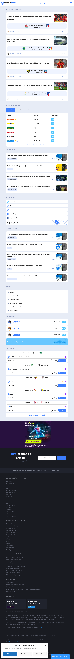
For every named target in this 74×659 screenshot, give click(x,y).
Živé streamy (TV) (11, 591)
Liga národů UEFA (11, 530)
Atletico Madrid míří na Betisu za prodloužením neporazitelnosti (29, 86)
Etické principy (21, 635)
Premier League (10, 534)
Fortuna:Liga (9, 545)
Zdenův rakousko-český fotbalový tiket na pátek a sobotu (25, 276)
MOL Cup (8, 550)
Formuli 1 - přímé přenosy (13, 572)
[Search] (41, 3)
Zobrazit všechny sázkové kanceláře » (37, 144)
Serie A (8, 541)
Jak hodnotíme (39, 635)
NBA (7, 501)
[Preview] (62, 381)
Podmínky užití (13, 635)
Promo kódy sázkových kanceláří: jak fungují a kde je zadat (23, 589)
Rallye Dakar (9, 514)
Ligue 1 (8, 543)
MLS (7, 503)
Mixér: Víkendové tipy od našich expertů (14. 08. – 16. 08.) (25, 265)
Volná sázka (10, 601)
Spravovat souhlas (13, 641)
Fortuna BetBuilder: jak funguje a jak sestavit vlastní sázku (25, 166)
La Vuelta (8, 507)
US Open (8, 499)
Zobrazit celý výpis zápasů (37, 415)
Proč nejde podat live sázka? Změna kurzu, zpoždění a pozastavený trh (29, 186)
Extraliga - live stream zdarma (14, 564)
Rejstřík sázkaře (13, 223)
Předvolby (39, 654)
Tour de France (10, 505)
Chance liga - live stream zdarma (15, 566)
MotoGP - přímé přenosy (13, 575)
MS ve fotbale (10, 524)
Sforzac (16, 322)
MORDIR (12, 31)
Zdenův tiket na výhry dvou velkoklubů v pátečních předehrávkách (27, 155)
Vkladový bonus (32, 601)
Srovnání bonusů (14, 214)
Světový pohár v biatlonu (13, 512)
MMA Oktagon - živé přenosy (14, 570)
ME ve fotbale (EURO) (12, 526)
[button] (46, 645)
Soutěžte (10, 342)
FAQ (49, 635)
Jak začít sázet (14, 202)
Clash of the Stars (11, 516)
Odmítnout (24, 654)
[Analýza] (65, 357)
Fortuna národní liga (11, 547)
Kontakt (45, 635)
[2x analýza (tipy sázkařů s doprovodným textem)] (65, 369)
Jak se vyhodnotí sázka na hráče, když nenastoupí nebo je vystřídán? (28, 176)
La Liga (8, 539)
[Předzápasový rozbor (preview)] (62, 381)
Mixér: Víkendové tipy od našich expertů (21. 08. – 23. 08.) (25, 244)
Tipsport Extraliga (11, 490)
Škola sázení (13, 206)
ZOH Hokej (9, 481)
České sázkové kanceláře (17, 210)
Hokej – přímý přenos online (14, 562)
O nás (40, 627)
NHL (7, 486)
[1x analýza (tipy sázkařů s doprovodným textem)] (65, 357)
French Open (9, 496)
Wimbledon (9, 494)
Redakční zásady (30, 635)
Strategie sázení (14, 218)
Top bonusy (10, 596)
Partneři (53, 635)
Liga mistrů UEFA (11, 532)
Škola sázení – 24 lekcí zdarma (15, 584)
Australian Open (10, 492)
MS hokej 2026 (10, 483)
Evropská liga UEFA (11, 528)
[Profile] (45, 3)
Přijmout (9, 654)
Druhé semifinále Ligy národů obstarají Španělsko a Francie (28, 63)
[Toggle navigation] (71, 3)
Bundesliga (9, 537)
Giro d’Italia (9, 509)
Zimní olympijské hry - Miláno (14, 557)
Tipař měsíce (20, 342)
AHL (7, 488)
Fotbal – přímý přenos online (14, 559)
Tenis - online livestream (13, 568)
